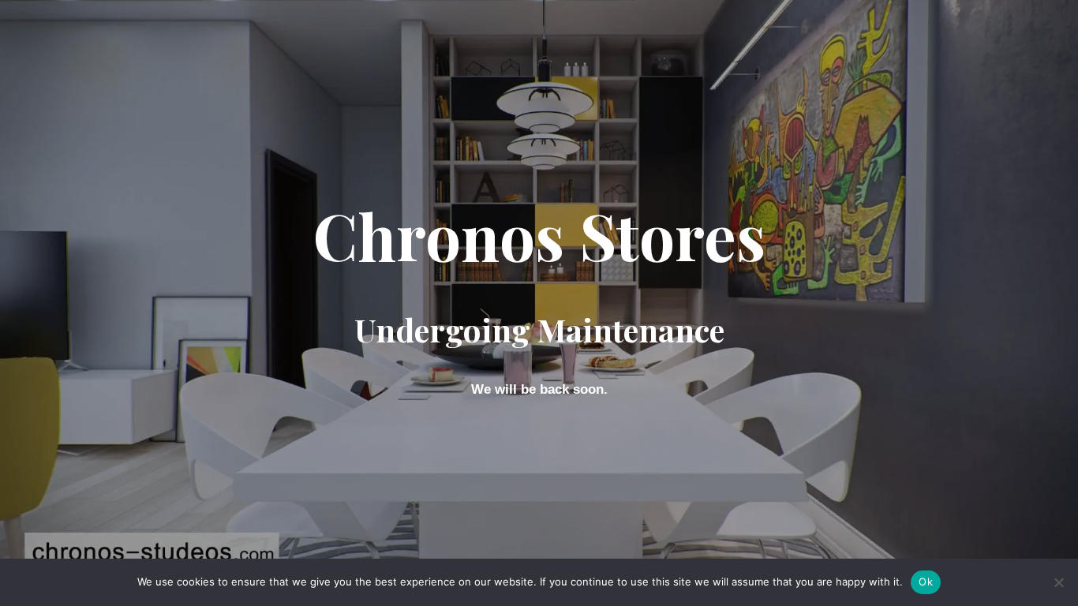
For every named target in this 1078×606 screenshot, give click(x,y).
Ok (926, 581)
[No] (1058, 582)
